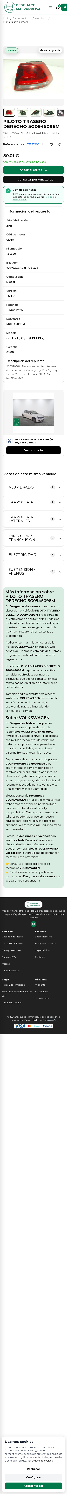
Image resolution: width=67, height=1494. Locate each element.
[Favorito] (51, 144)
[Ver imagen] (9, 112)
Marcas (6, 963)
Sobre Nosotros (43, 936)
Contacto (40, 957)
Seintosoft (49, 1020)
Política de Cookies (12, 1002)
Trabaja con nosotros (46, 943)
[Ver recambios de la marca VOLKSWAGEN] (9, 441)
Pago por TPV (9, 957)
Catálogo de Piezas (12, 936)
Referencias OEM (11, 970)
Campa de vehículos (13, 943)
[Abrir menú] (50, 7)
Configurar (33, 1477)
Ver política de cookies (40, 1460)
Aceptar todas (33, 1485)
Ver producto (33, 450)
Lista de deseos (43, 998)
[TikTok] (33, 924)
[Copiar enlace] (43, 144)
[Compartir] (59, 144)
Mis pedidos (41, 991)
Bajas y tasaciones (11, 950)
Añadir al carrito (31, 169)
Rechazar (33, 1469)
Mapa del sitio (42, 950)
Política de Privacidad (13, 985)
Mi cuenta (40, 985)
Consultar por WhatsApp (35, 179)
